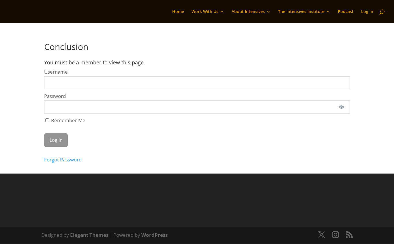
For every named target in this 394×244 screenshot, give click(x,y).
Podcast (346, 12)
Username (56, 71)
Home (178, 12)
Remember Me (67, 120)
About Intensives (248, 12)
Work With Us (205, 12)
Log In (367, 12)
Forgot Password (63, 159)
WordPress (154, 235)
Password (55, 96)
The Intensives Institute (301, 12)
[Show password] (341, 106)
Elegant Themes (89, 235)
